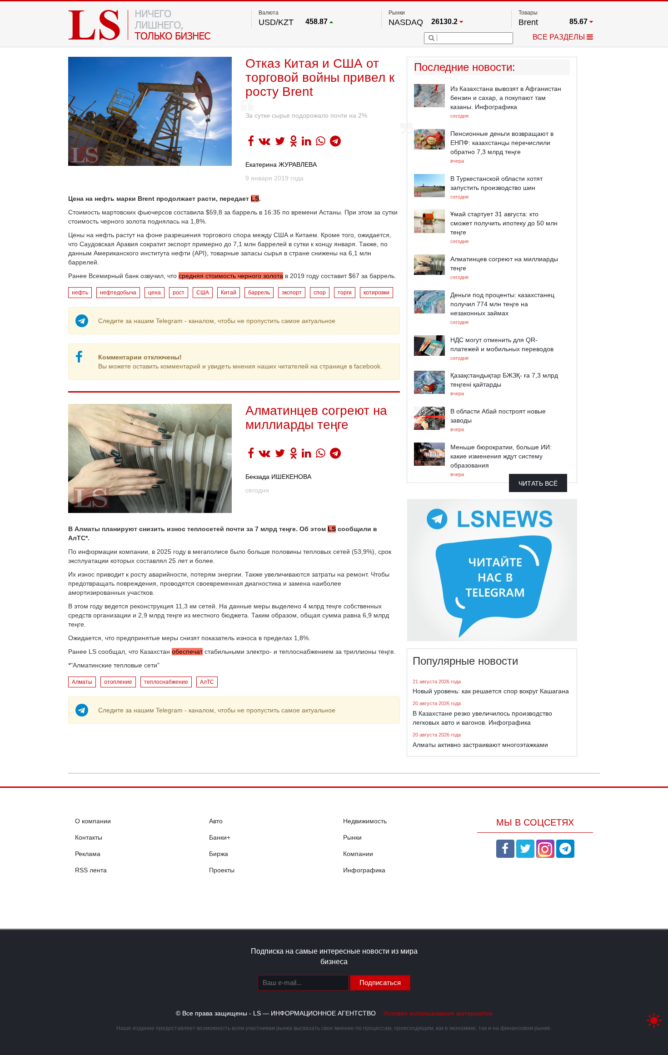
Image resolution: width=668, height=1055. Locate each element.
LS (255, 198)
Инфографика (364, 870)
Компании (358, 853)
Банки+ (219, 837)
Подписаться (380, 982)
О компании (93, 821)
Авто (216, 821)
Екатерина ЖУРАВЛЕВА (281, 164)
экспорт (292, 292)
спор (320, 292)
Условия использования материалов (437, 1013)
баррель (259, 292)
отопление (118, 682)
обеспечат (187, 651)
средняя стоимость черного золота (231, 275)
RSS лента (91, 870)
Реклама (87, 853)
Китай (228, 292)
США (202, 292)
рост (178, 292)
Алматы (82, 682)
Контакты (88, 837)
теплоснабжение (166, 682)
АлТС (207, 682)
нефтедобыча (118, 292)
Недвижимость (365, 821)
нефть (80, 292)
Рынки (352, 837)
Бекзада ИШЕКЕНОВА (278, 476)
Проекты (221, 870)
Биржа (218, 853)
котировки (376, 292)
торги (345, 292)
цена (154, 292)
